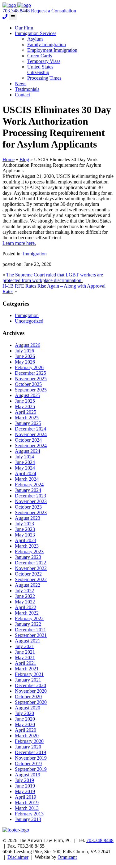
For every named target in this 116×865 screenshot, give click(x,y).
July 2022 (24, 590)
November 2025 (31, 378)
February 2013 (29, 813)
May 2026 (25, 361)
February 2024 (29, 484)
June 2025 (25, 401)
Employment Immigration (52, 50)
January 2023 (28, 557)
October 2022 (28, 573)
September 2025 (31, 389)
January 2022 (28, 624)
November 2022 (31, 568)
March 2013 (27, 808)
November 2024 (31, 434)
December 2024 (30, 428)
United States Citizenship (40, 69)
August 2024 (27, 451)
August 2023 (27, 518)
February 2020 (29, 741)
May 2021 (25, 657)
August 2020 (27, 707)
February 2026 (29, 367)
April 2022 (25, 607)
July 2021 (24, 646)
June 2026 (25, 356)
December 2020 (30, 685)
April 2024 (25, 473)
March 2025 (27, 417)
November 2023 (31, 501)
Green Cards (39, 55)
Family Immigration (46, 44)
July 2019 (24, 780)
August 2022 (27, 585)
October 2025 (28, 384)
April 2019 (25, 797)
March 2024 (27, 479)
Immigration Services (35, 33)
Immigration (35, 253)
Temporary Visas (43, 61)
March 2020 (27, 735)
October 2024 (28, 440)
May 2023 (25, 534)
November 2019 (31, 758)
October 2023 (28, 507)
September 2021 (31, 635)
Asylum (35, 39)
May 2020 (25, 724)
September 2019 (31, 769)
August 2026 (27, 345)
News (20, 83)
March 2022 (27, 613)
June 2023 (25, 529)
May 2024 (25, 467)
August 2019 (27, 774)
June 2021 (25, 652)
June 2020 (25, 719)
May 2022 (25, 601)
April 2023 (25, 540)
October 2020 (28, 696)
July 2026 (24, 350)
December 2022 (30, 562)
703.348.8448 (16, 10)
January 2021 (28, 679)
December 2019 (30, 752)
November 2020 (31, 691)
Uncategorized (29, 321)
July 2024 (24, 456)
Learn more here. (19, 243)
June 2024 (25, 462)
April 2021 (25, 663)
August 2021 (27, 640)
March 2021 (27, 668)
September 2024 (31, 445)
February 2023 (29, 551)
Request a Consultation (53, 10)
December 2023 (30, 495)
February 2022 (29, 618)
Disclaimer (17, 857)
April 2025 (25, 412)
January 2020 (28, 746)
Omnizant (67, 857)
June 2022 (25, 596)
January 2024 (28, 490)
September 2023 (31, 512)
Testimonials (27, 89)
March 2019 (27, 802)
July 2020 (24, 713)
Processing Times (44, 78)
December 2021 (30, 629)
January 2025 (28, 423)
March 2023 (27, 546)
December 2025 (30, 373)
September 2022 (31, 579)
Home (8, 159)
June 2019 (25, 785)
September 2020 (31, 702)
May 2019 (25, 791)
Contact (22, 94)
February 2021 (29, 674)
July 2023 (24, 523)
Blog (24, 159)
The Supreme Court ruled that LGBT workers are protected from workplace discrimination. (52, 277)
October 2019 (28, 763)
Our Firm (24, 27)
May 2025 (25, 406)
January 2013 (28, 819)
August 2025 (27, 395)
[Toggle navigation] (13, 17)
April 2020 (25, 730)
